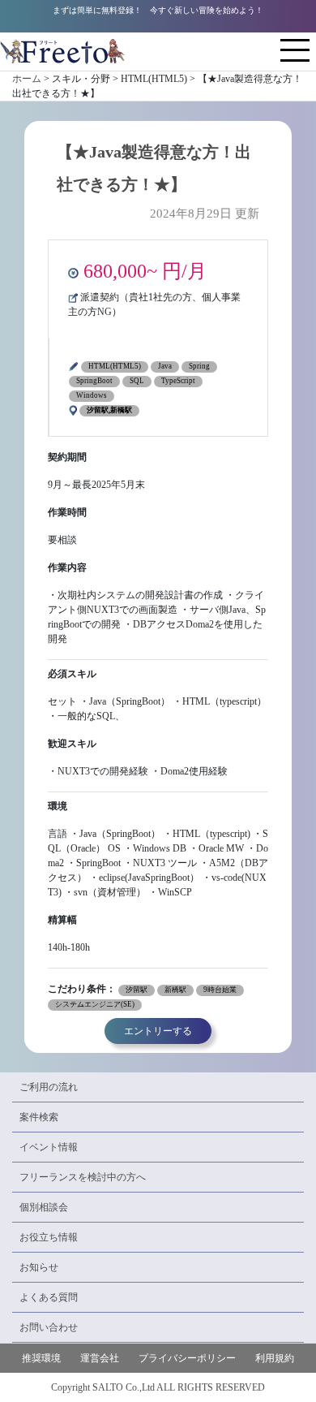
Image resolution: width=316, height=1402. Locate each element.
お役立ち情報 (48, 1237)
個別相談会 (43, 1207)
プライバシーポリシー (187, 1358)
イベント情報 (48, 1147)
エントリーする (158, 1031)
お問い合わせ (48, 1327)
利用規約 (274, 1358)
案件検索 (38, 1117)
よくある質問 (48, 1297)
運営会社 (99, 1358)
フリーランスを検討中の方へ (82, 1177)
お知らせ (38, 1267)
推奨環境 (41, 1358)
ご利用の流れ (48, 1087)
